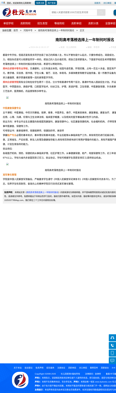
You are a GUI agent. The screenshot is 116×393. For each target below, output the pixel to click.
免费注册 (40, 3)
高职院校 (25, 23)
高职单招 (76, 23)
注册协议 (61, 368)
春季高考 (94, 368)
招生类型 (42, 23)
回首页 (97, 3)
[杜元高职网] (20, 7)
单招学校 (8, 23)
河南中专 (28, 30)
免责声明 (39, 368)
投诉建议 (29, 368)
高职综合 (105, 368)
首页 (15, 30)
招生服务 (50, 368)
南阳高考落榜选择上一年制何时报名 (42, 192)
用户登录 (52, 3)
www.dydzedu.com (103, 382)
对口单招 (107, 3)
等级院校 (59, 23)
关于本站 (18, 368)
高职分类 (93, 23)
